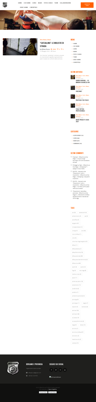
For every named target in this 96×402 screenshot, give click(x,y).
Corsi (75, 49)
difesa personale (77, 256)
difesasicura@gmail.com (34, 373)
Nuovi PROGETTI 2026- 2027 (82, 121)
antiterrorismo (76, 216)
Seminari (78, 77)
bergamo (75, 223)
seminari (75, 310)
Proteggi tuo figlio (82, 100)
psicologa (75, 299)
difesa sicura (76, 263)
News (49, 39)
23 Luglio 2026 (79, 118)
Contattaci (76, 62)
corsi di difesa (76, 234)
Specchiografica (53, 389)
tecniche (75, 328)
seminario (75, 314)
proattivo (75, 292)
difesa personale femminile (80, 259)
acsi (74, 212)
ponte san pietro (77, 281)
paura (74, 278)
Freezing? (79, 91)
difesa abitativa (76, 249)
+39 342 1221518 (32, 376)
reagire (85, 303)
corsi (83, 230)
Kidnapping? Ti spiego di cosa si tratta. (80, 167)
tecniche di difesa (77, 332)
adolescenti (83, 212)
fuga (74, 270)
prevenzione (76, 285)
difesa (74, 245)
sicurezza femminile (78, 321)
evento (83, 267)
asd (86, 216)
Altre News (43, 39)
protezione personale (78, 296)
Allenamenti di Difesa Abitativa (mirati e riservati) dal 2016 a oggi (81, 196)
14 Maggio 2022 (45, 51)
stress (82, 325)
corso (74, 238)
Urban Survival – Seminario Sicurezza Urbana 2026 (83, 82)
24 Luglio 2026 (79, 89)
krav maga (82, 270)
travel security (76, 339)
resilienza (85, 307)
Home (75, 43)
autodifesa (75, 220)
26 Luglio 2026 (79, 78)
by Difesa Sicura (45, 49)
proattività (75, 288)
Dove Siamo (77, 59)
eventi (74, 267)
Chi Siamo (76, 46)
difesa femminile (77, 252)
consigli (75, 230)
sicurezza (75, 317)
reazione (75, 307)
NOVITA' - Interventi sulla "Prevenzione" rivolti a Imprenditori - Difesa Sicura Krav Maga (81, 174)
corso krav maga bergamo (79, 241)
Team (75, 57)
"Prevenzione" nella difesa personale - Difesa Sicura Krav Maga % (80, 193)
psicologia (75, 303)
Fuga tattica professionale (80, 110)
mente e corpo (76, 274)
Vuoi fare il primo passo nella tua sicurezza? (81, 187)
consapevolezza (77, 227)
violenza (75, 343)
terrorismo (75, 336)
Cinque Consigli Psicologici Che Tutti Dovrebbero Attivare (81, 160)
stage (74, 325)
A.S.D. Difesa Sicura (41, 387)
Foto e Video (77, 54)
